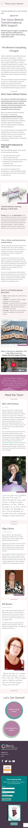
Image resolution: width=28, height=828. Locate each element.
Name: (3, 786)
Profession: (4, 794)
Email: (3, 790)
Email (2, 756)
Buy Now (14, 823)
